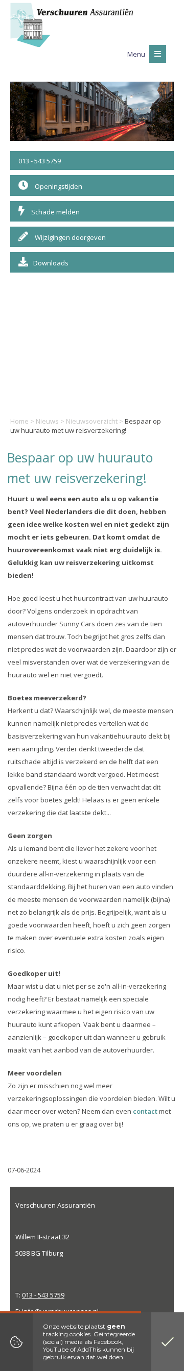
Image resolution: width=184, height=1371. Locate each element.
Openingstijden (57, 186)
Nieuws (47, 421)
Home (19, 421)
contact (145, 1111)
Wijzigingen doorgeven (69, 237)
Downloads (50, 262)
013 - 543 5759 (39, 160)
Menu (137, 54)
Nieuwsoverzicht (92, 421)
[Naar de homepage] (71, 25)
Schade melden (55, 211)
